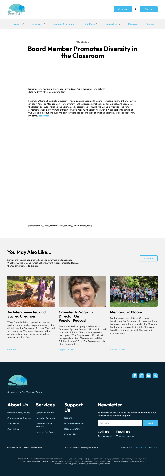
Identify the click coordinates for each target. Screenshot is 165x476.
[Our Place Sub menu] (97, 24)
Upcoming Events (45, 412)
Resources (133, 23)
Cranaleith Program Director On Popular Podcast (76, 316)
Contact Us (70, 434)
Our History (13, 429)
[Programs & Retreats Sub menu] (76, 24)
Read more (43, 115)
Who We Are (13, 423)
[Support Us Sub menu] (119, 24)
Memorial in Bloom (126, 312)
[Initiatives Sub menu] (44, 24)
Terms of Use (140, 447)
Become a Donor (72, 428)
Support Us (111, 23)
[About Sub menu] (23, 24)
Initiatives (36, 23)
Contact (150, 23)
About (17, 23)
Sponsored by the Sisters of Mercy (24, 392)
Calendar (123, 9)
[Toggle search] (136, 9)
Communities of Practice (44, 425)
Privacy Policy (126, 447)
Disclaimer (153, 447)
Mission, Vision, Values (18, 412)
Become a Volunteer (74, 423)
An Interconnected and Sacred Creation (26, 314)
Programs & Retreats (63, 23)
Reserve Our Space (45, 432)
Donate (148, 9)
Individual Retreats (45, 418)
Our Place (90, 23)
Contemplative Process (19, 418)
